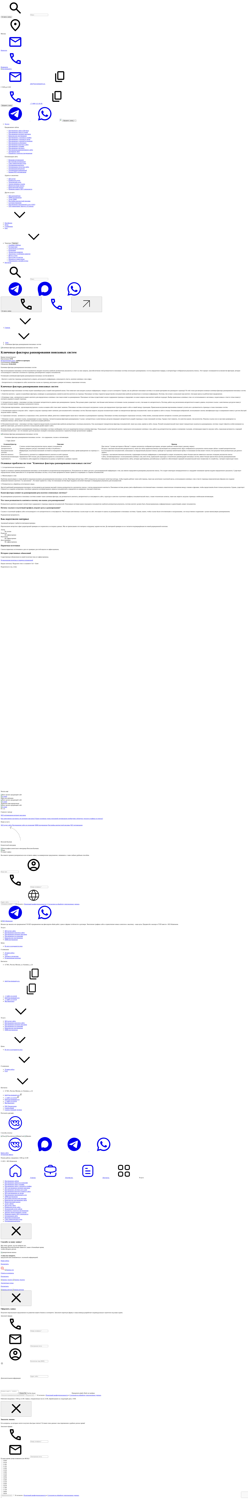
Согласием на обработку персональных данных (63, 904)
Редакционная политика (13, 958)
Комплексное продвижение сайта (16, 1200)
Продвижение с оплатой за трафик (20, 137)
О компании (9, 226)
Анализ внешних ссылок (17, 184)
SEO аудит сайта (6, 825)
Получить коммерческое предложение (13, 1395)
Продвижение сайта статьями (14, 1184)
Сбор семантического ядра (17, 163)
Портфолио (8, 223)
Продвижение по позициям (14, 936)
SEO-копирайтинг (15, 196)
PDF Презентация (10, 1106)
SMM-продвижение (15, 197)
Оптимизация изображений (18, 170)
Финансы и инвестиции (17, 259)
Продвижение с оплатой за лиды (19, 139)
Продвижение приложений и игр (16, 1195)
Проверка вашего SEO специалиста (20, 189)
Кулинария (12, 250)
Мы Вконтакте (9, 1001)
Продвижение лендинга (16, 148)
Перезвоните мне (7, 1495)
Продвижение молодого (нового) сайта (18, 1191)
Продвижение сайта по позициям (23, 825)
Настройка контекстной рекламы (19, 201)
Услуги (7, 124)
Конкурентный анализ (16, 187)
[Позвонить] (56, 311)
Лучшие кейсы (9, 953)
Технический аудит (15, 182)
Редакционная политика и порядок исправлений (17, 560)
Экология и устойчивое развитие (19, 254)
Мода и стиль (13, 255)
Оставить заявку (6, 17)
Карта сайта (5, 1153)
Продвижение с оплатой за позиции (20, 141)
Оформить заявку (7, 105)
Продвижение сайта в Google (18, 132)
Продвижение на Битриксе (17, 143)
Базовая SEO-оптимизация (17, 172)
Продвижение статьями (16, 146)
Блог (6, 228)
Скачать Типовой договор (13, 1110)
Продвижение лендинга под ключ (16, 1190)
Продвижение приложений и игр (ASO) (22, 204)
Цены (6, 225)
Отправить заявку (7, 904)
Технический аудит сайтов (13, 1209)
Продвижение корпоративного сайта (21, 150)
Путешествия (13, 247)
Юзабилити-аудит (14, 180)
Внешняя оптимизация (16, 160)
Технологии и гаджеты (16, 248)
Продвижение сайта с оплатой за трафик (18, 1186)
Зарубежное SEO (14, 151)
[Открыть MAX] (61, 120)
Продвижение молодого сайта (18, 144)
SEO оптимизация (76, 825)
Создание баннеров (15, 203)
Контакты (8, 262)
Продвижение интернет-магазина (20, 134)
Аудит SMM (13, 199)
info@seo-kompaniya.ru (12, 998)
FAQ (6, 954)
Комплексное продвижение (18, 136)
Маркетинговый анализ (16, 186)
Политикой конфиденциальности (35, 904)
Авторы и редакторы (12, 956)
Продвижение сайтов (12, 1181)
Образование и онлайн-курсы (18, 261)
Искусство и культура (16, 257)
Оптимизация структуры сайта (19, 167)
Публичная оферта (7, 1154)
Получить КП (30, 1395)
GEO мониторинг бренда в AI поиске (21, 206)
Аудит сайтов (9, 1203)
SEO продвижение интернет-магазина (17, 1188)
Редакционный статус (8, 360)
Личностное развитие (16, 252)
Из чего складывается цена (13, 946)
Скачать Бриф (9, 1108)
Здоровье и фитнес (15, 245)
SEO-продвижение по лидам (14, 1193)
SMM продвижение (41, 825)
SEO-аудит (12, 179)
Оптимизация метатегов (17, 168)
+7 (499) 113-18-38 (11, 999)
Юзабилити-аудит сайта (12, 1207)
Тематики (15, 243)
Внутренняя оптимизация (17, 161)
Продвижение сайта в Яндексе (19, 130)
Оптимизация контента (16, 165)
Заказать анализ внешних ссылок (16, 1212)
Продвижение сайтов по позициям (16, 1183)
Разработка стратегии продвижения (20, 153)
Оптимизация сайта (11, 1216)
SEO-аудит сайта (10, 931)
